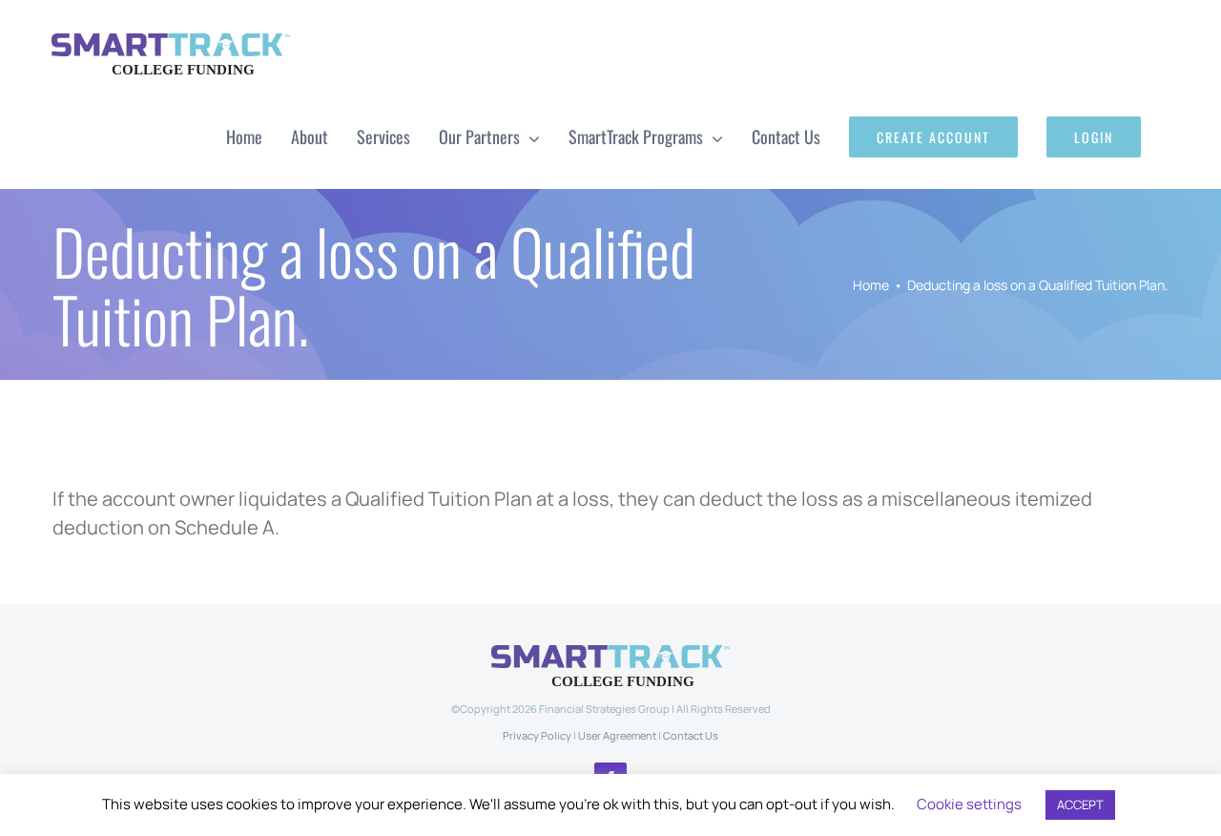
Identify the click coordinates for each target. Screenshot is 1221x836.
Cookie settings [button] (969, 804)
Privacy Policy (537, 735)
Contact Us (690, 735)
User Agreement (617, 735)
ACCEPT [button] (1080, 804)
